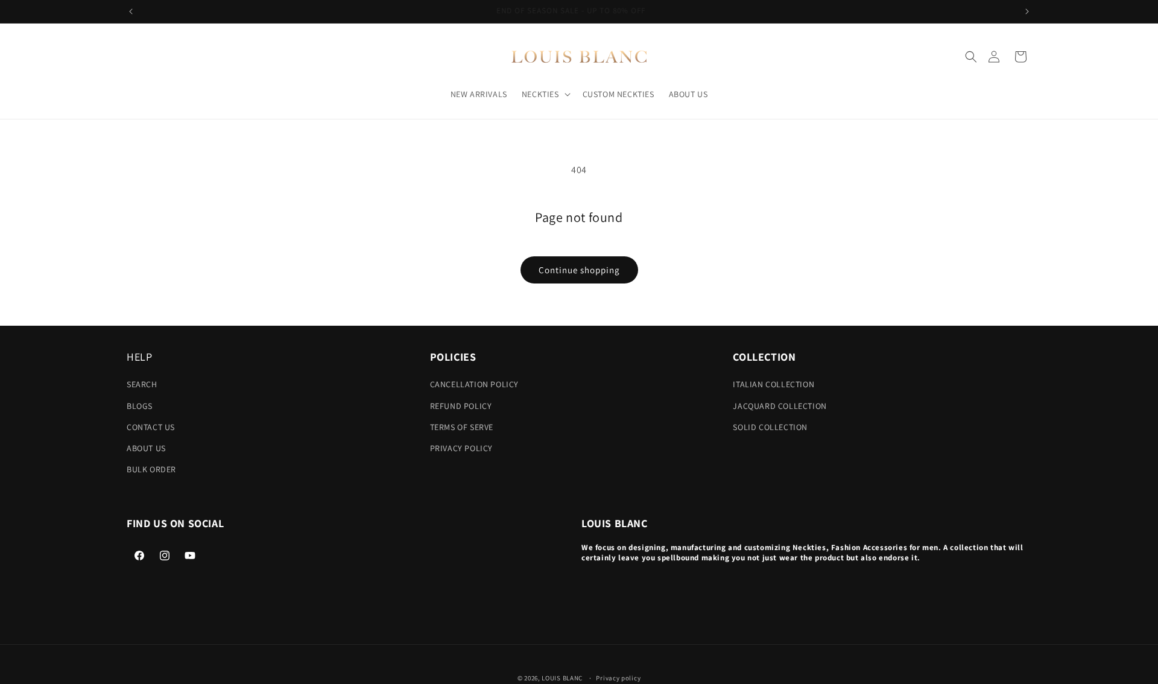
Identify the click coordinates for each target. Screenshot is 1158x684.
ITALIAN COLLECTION (773, 384)
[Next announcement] (1027, 11)
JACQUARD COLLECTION (779, 406)
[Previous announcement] (131, 11)
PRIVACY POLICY (461, 448)
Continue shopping (579, 270)
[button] (971, 56)
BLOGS (140, 406)
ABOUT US (146, 448)
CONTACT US (151, 427)
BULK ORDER (151, 469)
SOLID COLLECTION (770, 427)
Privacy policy (618, 678)
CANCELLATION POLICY (474, 384)
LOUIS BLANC (562, 678)
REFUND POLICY (461, 406)
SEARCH (142, 384)
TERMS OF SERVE (461, 427)
